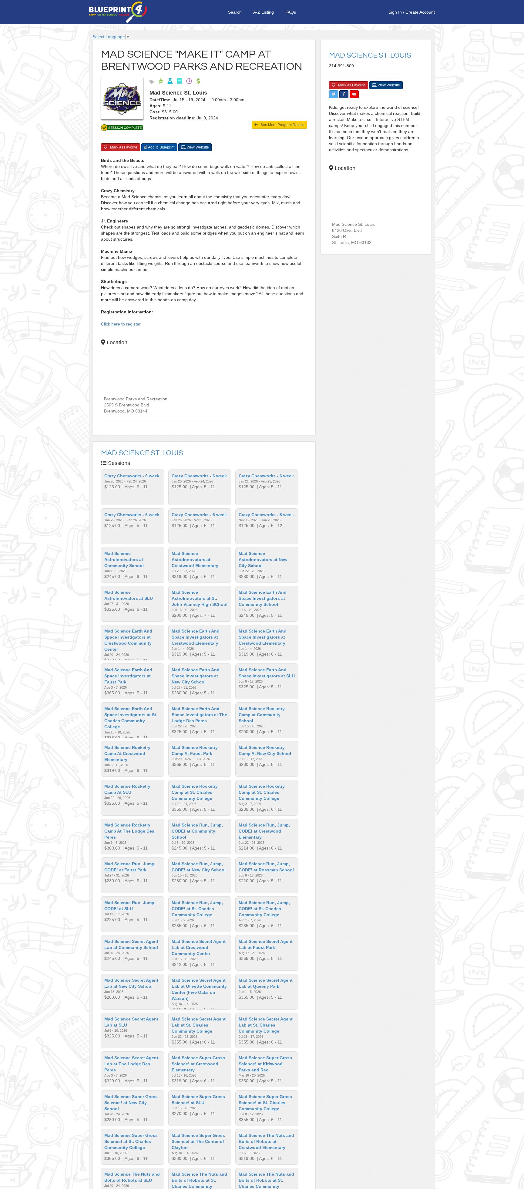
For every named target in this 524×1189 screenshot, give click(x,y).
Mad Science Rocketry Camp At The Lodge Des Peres (129, 831)
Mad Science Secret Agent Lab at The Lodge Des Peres (131, 1063)
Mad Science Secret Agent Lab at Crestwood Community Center (199, 947)
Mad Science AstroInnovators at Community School (124, 559)
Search (235, 12)
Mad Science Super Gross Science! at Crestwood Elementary (198, 1063)
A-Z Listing (263, 12)
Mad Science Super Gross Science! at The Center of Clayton (198, 1141)
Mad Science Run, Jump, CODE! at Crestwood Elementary (264, 831)
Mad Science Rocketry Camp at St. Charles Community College (195, 792)
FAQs (290, 12)
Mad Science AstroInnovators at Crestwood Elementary (195, 559)
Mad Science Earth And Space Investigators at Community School (263, 598)
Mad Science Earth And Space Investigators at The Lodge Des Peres (199, 714)
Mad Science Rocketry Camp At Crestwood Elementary (127, 753)
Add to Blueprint (160, 147)
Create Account (420, 12)
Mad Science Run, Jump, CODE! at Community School (197, 831)
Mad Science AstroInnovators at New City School (263, 559)
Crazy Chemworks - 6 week (132, 475)
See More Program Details (281, 125)
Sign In (395, 12)
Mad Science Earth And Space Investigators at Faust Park (128, 675)
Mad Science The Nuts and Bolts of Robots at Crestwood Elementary (266, 1141)
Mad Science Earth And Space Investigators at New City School (196, 675)
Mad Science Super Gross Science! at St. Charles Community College (265, 1102)
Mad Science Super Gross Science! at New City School (131, 1102)
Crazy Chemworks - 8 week (266, 514)
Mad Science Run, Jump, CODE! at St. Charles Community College (197, 908)
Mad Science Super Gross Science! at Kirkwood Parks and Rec (265, 1063)
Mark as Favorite (122, 147)
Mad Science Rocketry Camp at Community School (262, 714)
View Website (197, 147)
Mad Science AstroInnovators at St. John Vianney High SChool (199, 598)
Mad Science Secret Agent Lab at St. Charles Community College (199, 1025)
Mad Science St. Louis (142, 453)
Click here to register (121, 324)
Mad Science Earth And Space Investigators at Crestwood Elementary (196, 637)
